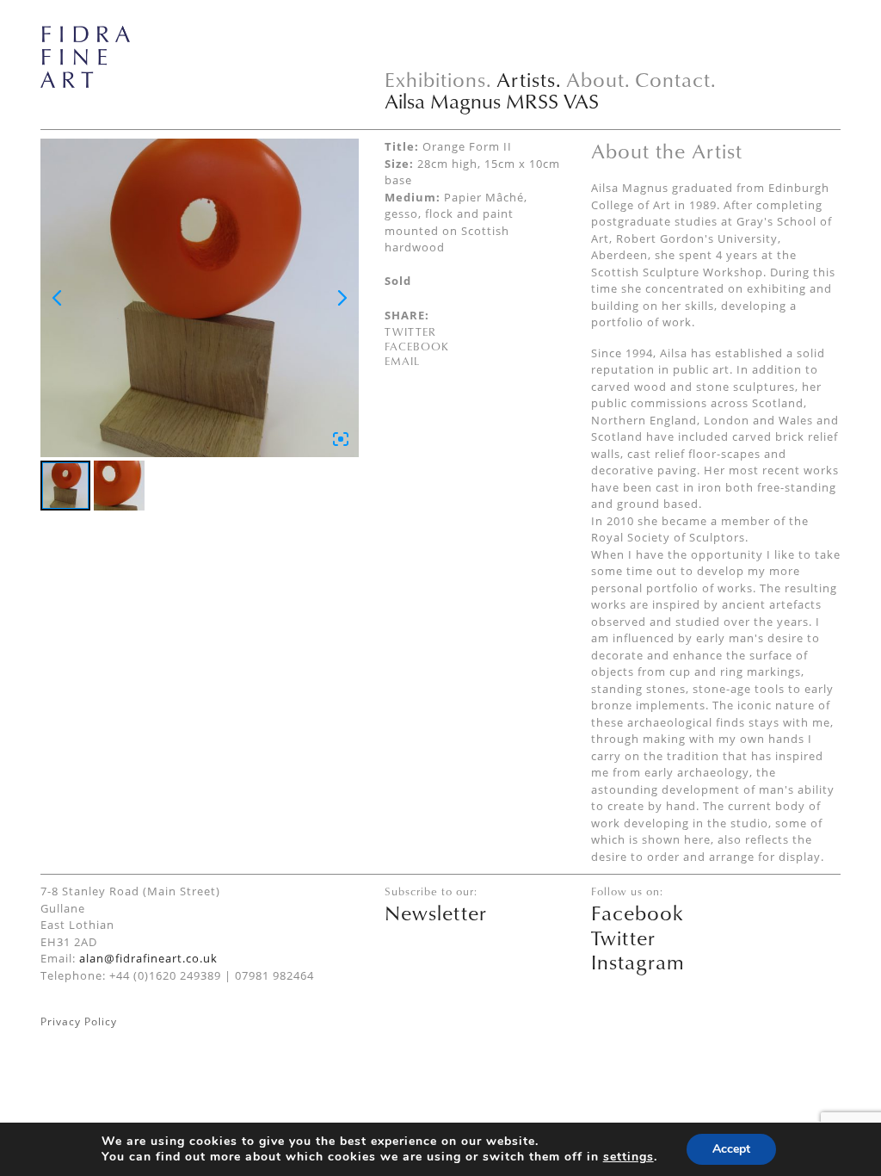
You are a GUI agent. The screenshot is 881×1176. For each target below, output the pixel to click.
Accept (731, 1149)
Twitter (410, 331)
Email (402, 360)
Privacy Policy (78, 1021)
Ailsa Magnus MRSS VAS (492, 100)
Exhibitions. (438, 79)
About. (598, 79)
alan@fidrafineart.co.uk (148, 958)
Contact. (676, 79)
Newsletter (436, 912)
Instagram (638, 961)
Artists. (529, 79)
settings (628, 1157)
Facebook (417, 346)
